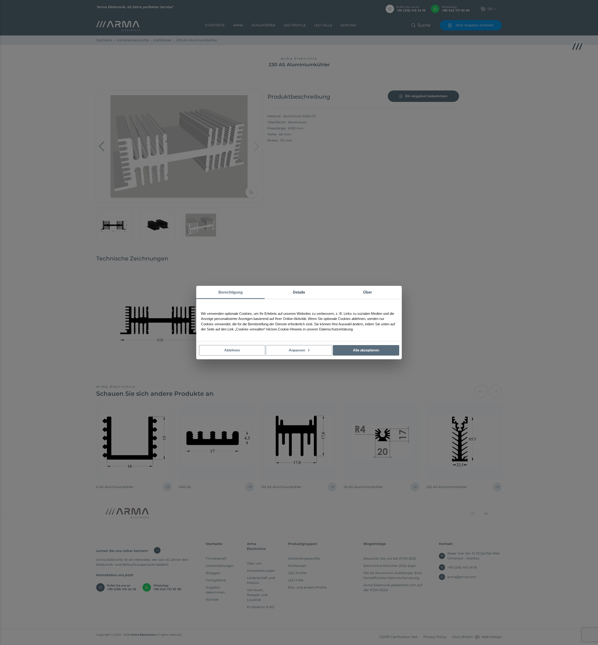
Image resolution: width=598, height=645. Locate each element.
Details (299, 292)
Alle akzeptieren (366, 350)
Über (367, 292)
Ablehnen (232, 350)
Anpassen (297, 350)
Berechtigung (230, 292)
